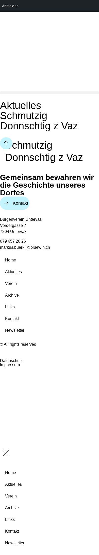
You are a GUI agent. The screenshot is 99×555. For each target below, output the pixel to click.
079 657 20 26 (13, 241)
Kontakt (12, 318)
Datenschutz (11, 360)
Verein (11, 283)
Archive (12, 295)
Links (10, 307)
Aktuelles (13, 272)
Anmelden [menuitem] (10, 6)
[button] (49, 92)
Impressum (10, 365)
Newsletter (14, 330)
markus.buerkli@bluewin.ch (25, 247)
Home (10, 260)
